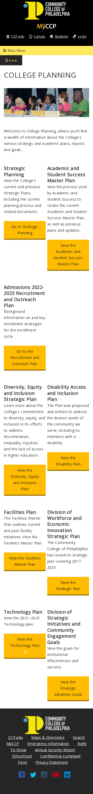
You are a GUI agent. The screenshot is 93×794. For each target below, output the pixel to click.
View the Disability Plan (68, 460)
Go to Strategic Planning (24, 229)
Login (82, 36)
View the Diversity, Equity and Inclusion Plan (25, 479)
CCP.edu (17, 36)
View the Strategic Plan (68, 585)
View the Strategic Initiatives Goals (68, 688)
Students (61, 36)
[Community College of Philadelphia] (46, 10)
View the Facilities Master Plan (25, 561)
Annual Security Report (55, 749)
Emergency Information (48, 743)
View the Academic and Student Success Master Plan (68, 254)
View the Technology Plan (25, 642)
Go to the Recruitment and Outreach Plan (25, 357)
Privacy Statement (52, 762)
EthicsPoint (22, 756)
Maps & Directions (47, 737)
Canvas (39, 36)
